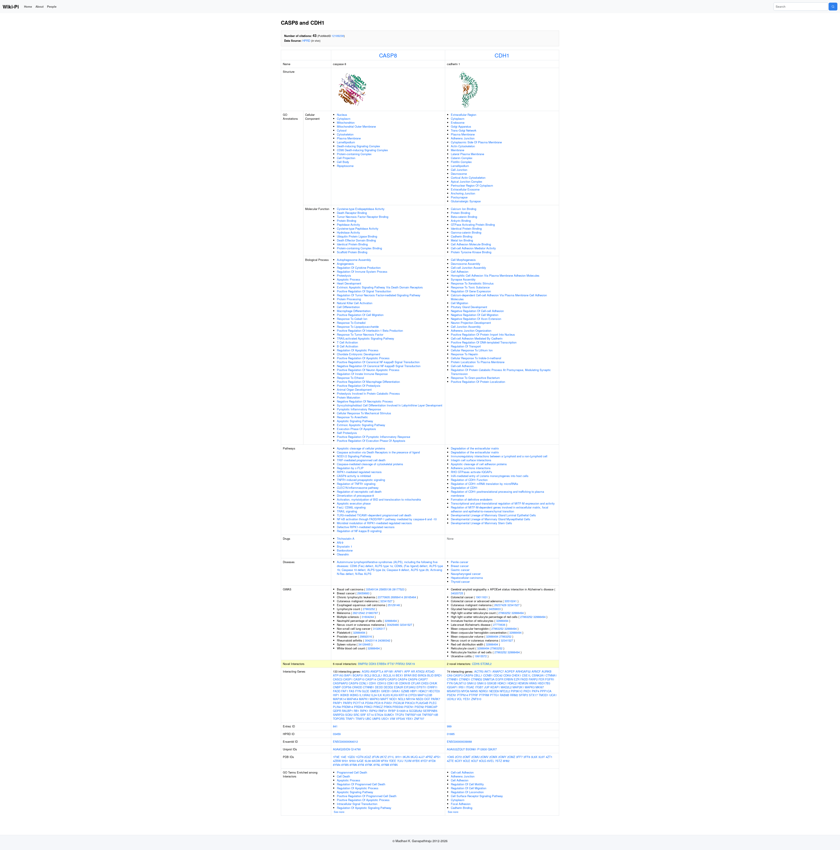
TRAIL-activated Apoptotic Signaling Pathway (365, 338)
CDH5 (476, 664)
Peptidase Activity (348, 224)
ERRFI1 (432, 687)
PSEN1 (409, 707)
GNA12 (471, 683)
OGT (427, 699)
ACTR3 (478, 671)
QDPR (337, 711)
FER (541, 679)
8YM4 (336, 765)
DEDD (379, 687)
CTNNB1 (368, 687)
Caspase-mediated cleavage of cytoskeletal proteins (370, 464)
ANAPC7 (498, 671)
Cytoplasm (343, 118)
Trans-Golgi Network (463, 130)
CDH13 (381, 683)
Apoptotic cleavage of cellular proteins (361, 448)
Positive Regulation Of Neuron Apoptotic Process (368, 370)
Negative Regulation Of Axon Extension (476, 319)
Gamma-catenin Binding (466, 232)
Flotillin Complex (461, 162)
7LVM (407, 761)
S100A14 (402, 711)
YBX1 (409, 718)
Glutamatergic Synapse (466, 201)
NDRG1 (483, 691)
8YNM (385, 765)
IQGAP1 (452, 687)
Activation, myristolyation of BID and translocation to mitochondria (379, 499)
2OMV (484, 757)
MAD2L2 (506, 687)
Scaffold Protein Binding (352, 252)
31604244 (368, 617)
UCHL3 (451, 699)
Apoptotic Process (348, 279)
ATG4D (429, 671)
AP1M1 (389, 671)
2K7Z (383, 757)
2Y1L (391, 757)
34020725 (457, 593)
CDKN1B (404, 683)
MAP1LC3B (425, 695)
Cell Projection (346, 158)
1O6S (450, 757)
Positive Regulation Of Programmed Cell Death (366, 796)
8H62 (506, 761)
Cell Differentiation (348, 307)
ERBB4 (381, 664)
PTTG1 (494, 695)
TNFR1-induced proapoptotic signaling (361, 480)
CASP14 (370, 679)
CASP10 (359, 679)
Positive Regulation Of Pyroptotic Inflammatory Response (373, 437)
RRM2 (514, 695)
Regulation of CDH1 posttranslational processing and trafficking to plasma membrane (497, 493)
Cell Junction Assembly (466, 326)
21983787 (372, 613)
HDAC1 (502, 683)
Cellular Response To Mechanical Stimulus (364, 413)
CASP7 (423, 679)
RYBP (392, 711)
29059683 (363, 593)
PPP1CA (545, 691)
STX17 (533, 695)
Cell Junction (459, 170)
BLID (430, 675)
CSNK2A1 (538, 675)
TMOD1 (543, 695)
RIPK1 (364, 711)
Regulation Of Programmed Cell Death (361, 784)
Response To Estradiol (351, 323)
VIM (392, 718)
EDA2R (398, 687)
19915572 (480, 656)
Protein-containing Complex (354, 154)
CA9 (449, 675)
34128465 (364, 644)
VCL (459, 699)
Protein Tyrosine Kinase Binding (471, 252)
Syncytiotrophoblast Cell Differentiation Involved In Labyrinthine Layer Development (389, 405)
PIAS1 (388, 703)
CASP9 (353, 683)
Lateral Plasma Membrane (467, 154)
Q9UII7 (492, 749)
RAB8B (504, 695)
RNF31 (382, 711)
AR (413, 671)
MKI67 (540, 687)
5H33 (352, 761)
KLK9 (394, 695)
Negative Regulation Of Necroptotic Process (365, 401)
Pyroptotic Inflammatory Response (359, 409)
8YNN (393, 765)
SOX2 (349, 715)
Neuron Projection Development (471, 323)
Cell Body (343, 162)
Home (28, 6)
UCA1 (553, 695)
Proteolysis (344, 275)
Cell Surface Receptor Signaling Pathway (477, 796)
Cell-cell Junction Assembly (468, 267)
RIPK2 (373, 711)
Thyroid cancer (460, 581)
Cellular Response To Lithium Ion (472, 350)
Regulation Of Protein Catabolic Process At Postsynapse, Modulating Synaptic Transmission (501, 372)
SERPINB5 (430, 711)
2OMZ (511, 757)
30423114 (371, 640)
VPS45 (400, 718)
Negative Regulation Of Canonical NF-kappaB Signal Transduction (378, 366)
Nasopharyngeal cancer (466, 574)
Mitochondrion (346, 122)
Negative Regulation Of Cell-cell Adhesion (477, 311)
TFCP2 (399, 715)
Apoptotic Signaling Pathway (355, 421)
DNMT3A (489, 679)
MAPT (384, 699)
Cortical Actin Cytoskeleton (468, 177)
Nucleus (342, 115)
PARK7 (435, 699)
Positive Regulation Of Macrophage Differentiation (368, 382)
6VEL (490, 761)
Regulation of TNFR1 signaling (356, 484)
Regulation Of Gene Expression (471, 291)
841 (335, 726)
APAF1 (398, 671)
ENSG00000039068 (459, 741)
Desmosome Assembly (465, 264)
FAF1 (344, 691)
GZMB (405, 691)
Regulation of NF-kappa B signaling (359, 531)
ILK (380, 695)
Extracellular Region (463, 115)
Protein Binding (346, 221)
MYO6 (465, 691)
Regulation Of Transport (466, 346)
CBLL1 (478, 675)
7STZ (498, 761)
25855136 (385, 589)
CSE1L (526, 675)
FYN (358, 691)
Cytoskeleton (345, 134)
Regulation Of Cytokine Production (359, 267)
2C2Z (367, 757)
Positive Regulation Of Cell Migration (360, 315)
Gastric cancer (460, 570)
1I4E (343, 757)
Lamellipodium (346, 142)
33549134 (372, 589)
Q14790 (356, 749)
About (39, 6)
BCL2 (367, 675)
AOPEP (510, 671)
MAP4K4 (352, 699)
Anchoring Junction (463, 193)
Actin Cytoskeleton (463, 146)
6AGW (376, 761)
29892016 (366, 636)
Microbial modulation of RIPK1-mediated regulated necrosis (374, 523)
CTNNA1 (551, 675)
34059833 (494, 609)
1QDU (351, 757)
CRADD (357, 687)
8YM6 (353, 765)
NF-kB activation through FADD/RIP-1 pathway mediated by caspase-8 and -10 (387, 519)
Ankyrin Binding (461, 221)
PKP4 (535, 691)
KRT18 (403, 695)
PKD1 (527, 691)
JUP (487, 687)
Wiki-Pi (11, 6)
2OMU (475, 757)
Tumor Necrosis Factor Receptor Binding (362, 217)
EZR (517, 679)
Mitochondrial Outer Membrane (356, 126)
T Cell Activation (347, 342)
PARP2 (347, 703)
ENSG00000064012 (345, 741)
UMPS (376, 718)
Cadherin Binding (461, 236)
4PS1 (437, 757)
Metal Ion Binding (462, 240)
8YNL (376, 765)
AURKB (546, 671)
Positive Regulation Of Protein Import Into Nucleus (483, 334)
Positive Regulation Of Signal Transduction (364, 291)
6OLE (466, 761)
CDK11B (392, 683)
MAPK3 (375, 699)
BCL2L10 (389, 675)
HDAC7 (423, 691)
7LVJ (400, 761)
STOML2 (486, 664)
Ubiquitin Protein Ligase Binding (357, 236)
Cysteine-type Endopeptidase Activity (361, 209)
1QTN (359, 757)
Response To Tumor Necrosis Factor (360, 334)
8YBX (416, 761)
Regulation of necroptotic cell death (359, 491)
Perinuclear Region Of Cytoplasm (472, 185)
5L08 (368, 761)
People (51, 6)
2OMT (467, 757)
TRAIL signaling (347, 511)
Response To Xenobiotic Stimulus (472, 283)
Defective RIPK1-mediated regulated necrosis (366, 527)
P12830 (482, 749)
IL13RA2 (364, 695)
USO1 (385, 718)
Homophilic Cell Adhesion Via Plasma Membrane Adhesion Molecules (495, 275)
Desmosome (459, 174)
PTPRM (484, 695)
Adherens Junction (462, 138)
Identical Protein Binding (352, 244)
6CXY (458, 761)
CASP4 (402, 679)
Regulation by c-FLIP (350, 468)
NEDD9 (494, 691)
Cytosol (341, 130)
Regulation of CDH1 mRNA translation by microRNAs (484, 484)
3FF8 (526, 757)
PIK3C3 (410, 703)
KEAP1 (495, 687)
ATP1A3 (338, 675)
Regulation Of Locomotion (467, 792)
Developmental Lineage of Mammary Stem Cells (481, 523)
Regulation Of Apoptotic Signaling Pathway (364, 808)
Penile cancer (459, 562)
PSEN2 (419, 707)
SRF (363, 715)
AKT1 (488, 671)
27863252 (369, 609)
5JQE (360, 761)
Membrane (457, 150)
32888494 (391, 621)
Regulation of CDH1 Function (469, 480)
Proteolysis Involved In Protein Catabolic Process (368, 393)
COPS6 (346, 687)
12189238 (338, 36)
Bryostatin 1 (344, 546)
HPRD (306, 40)
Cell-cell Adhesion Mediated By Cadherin (476, 338)
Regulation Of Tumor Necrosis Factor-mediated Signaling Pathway (378, 295)
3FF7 (519, 757)
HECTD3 (434, 691)
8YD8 (432, 761)
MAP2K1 (518, 687)
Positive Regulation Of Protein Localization (478, 382)
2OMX (493, 757)
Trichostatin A (345, 538)
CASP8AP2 (340, 683)
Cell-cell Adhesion (462, 366)
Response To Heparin (464, 354)
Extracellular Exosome (465, 189)
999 (449, 726)
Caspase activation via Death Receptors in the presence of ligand (378, 452)
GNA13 (481, 683)
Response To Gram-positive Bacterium (475, 378)
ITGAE (470, 687)
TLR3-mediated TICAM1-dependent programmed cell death (374, 515)
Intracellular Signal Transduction (357, 804)
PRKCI (368, 707)
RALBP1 (347, 711)
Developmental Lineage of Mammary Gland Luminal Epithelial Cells (493, 515)
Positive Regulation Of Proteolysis (358, 385)
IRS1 (461, 687)
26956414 (397, 597)
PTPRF (473, 695)
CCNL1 (363, 683)
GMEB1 (375, 691)
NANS (474, 691)
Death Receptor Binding (352, 213)
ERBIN (508, 679)
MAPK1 (364, 699)
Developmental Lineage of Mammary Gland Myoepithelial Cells (490, 519)
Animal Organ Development (354, 389)
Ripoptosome (345, 166)
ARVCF (536, 671)
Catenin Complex (461, 158)
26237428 (500, 605)
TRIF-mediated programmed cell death (361, 460)
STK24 (378, 715)
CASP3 (392, 679)
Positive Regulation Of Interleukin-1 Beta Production (370, 330)
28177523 (398, 589)
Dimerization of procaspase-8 (355, 495)
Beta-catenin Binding (464, 217)
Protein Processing (349, 299)
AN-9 (340, 542)
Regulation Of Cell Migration (468, 788)
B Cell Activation (347, 346)
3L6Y (541, 757)
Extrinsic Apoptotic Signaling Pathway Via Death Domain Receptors (380, 287)
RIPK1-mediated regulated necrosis (359, 472)
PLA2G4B (422, 703)
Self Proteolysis (347, 433)
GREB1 (386, 691)
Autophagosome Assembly (354, 260)
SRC (356, 715)
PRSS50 (397, 707)
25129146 (394, 605)
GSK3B (492, 683)
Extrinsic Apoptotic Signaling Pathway (361, 425)
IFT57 (391, 664)
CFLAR (415, 683)
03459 (337, 734)
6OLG (482, 761)
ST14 (370, 715)
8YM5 (345, 765)
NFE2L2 (505, 691)
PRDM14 (347, 707)
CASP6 (412, 679)
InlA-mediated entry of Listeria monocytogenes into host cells (489, 476)
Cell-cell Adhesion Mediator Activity (473, 248)
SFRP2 (523, 695)
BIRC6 (422, 675)
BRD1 (438, 675)
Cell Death (343, 776)
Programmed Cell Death (352, 772)
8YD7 (424, 761)
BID (414, 675)
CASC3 (337, 679)
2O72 (458, 757)
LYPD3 (412, 695)
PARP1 (337, 703)
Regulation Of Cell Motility (467, 784)
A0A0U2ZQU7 (456, 749)
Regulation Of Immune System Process (362, 271)
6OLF (474, 761)
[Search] (833, 6)
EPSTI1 (421, 687)
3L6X (534, 757)
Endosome (457, 122)
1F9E (336, 757)
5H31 (345, 761)
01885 (451, 734)
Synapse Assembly (463, 279)
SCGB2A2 (415, 711)
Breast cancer (460, 566)
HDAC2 (512, 683)
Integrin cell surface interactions (471, 460)
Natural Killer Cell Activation (354, 303)
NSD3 (419, 699)
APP (407, 671)
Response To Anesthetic (352, 417)
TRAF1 (350, 718)
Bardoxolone (345, 550)
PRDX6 (358, 707)
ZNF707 (419, 718)
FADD (336, 691)
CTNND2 (476, 679)
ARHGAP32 (523, 671)
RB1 (356, 711)
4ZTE (450, 761)
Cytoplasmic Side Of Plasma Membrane (476, 142)
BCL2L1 (377, 675)
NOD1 (393, 699)
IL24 (374, 695)
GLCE (365, 691)
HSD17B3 (544, 683)
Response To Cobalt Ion (352, 319)
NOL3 (401, 699)
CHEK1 (516, 675)
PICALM (398, 703)
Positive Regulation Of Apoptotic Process (363, 358)
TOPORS (339, 718)
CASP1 (348, 679)
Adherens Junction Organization (471, 330)
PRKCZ (378, 707)
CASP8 (388, 55)
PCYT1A (358, 703)
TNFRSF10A (413, 715)
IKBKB (344, 695)
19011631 (482, 597)
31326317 (379, 628)
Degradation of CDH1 (464, 488)
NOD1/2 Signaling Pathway (354, 456)
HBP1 (414, 691)
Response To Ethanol (350, 378)
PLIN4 (337, 707)
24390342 (384, 640)
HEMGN (523, 683)
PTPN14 (462, 695)
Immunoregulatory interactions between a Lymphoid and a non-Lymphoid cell (499, 456)
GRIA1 (396, 691)
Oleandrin (343, 554)
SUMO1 (389, 715)
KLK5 (386, 695)
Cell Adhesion (459, 271)
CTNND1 (464, 679)
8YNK (369, 765)
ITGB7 (479, 687)
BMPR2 (363, 664)
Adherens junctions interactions (471, 468)
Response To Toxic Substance (470, 287)
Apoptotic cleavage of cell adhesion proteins (479, 464)
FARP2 (533, 679)
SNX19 (410, 664)
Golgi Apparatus (461, 126)
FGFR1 (549, 679)
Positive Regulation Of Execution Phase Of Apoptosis (371, 441)
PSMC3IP (431, 707)
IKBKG (354, 695)
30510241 (510, 601)
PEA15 (378, 703)
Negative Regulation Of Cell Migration (474, 315)
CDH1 (502, 55)
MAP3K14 (339, 699)
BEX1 (399, 675)
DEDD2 (388, 687)
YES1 (466, 699)
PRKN (388, 707)
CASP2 (382, 679)
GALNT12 (459, 683)
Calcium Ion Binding (463, 209)
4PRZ (429, 757)
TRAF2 (359, 718)
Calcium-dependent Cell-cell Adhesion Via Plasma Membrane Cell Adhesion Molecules (499, 297)
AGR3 (365, 671)
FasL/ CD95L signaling (351, 507)
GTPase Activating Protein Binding (473, 224)
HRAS (533, 683)
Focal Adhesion (461, 804)
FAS (351, 691)
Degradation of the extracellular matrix (475, 448)
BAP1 (348, 675)
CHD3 (425, 683)
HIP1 (336, 695)
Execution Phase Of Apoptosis (356, 429)
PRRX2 (400, 664)
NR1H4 (410, 699)
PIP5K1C (517, 691)
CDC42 (498, 675)
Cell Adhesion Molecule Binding (471, 244)
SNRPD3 (338, 715)
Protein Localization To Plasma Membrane (477, 362)
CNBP (337, 687)
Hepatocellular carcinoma (467, 578)
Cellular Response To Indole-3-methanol (476, 358)
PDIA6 (369, 703)
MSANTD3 (453, 691)
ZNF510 (476, 699)
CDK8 (507, 675)
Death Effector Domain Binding (356, 240)
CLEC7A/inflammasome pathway (358, 488)
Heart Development (349, 283)
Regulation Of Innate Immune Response (362, 374)
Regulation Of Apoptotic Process (357, 350)
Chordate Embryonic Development (358, 354)
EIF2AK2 (410, 687)
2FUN (375, 757)
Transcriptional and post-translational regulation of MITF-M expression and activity (503, 503)
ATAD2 (420, 671)
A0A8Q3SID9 (341, 749)
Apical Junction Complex (466, 181)
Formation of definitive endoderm (471, 499)
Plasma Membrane (349, 138)
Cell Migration (459, 303)
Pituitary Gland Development (469, 307)
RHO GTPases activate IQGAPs (471, 472)
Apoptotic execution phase (354, 503)
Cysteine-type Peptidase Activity (357, 228)
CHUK (433, 683)
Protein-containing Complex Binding (359, 248)
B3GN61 (471, 749)
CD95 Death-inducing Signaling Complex (362, 150)
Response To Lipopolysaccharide (358, 326)
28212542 (359, 613)
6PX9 (384, 761)
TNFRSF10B (430, 715)
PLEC (433, 703)
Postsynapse (459, 197)
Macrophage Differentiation (354, 311)
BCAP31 (358, 675)
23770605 (384, 597)
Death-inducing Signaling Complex (358, 146)
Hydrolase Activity (348, 232)
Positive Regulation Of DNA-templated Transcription (483, 342)
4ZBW (337, 761)
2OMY (502, 757)
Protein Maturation (348, 397)
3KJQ (414, 757)
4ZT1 (549, 757)
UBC (368, 718)
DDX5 (372, 664)
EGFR (499, 679)
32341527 (386, 601)
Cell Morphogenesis (463, 260)
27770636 (499, 625)
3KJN (406, 757)
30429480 (393, 625)
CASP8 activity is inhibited (354, 476)
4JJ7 (421, 757)
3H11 (398, 757)
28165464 (410, 597)
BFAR (407, 675)
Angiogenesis (345, 264)
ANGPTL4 (376, 671)
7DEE (392, 761)
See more (339, 812)
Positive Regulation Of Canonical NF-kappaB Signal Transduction (378, 362)
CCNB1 (488, 675)
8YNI (361, 765)
